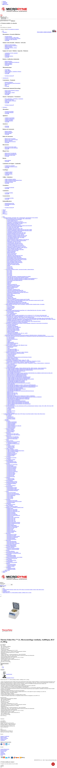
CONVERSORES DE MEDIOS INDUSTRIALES (16, 388)
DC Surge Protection (10, 338)
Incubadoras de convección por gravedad (14, 501)
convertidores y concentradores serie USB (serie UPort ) (17, 222)
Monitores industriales (11, 295)
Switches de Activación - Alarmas (11, 47)
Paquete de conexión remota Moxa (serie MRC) (15, 249)
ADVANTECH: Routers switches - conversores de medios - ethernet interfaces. (20, 269)
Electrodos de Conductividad (12, 464)
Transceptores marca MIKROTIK (13, 350)
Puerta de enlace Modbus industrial (13, 330)
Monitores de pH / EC (11, 530)
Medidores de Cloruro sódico (12, 509)
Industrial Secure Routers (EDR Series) (14, 256)
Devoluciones (2, 754)
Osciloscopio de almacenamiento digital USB (15, 290)
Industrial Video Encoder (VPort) (13, 263)
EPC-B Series (9, 273)
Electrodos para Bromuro (11, 468)
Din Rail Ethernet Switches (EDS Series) (14, 257)
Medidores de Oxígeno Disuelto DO (13, 515)
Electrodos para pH (10, 475)
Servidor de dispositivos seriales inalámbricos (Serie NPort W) (18, 239)
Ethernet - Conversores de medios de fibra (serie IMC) (16, 240)
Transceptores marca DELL (12, 349)
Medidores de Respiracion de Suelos (13, 523)
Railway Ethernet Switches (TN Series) (14, 260)
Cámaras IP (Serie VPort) (11, 254)
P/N (1, 644)
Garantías (2, 752)
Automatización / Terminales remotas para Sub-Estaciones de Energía (19, 357)
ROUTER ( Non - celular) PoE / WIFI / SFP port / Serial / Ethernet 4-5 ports (20, 317)
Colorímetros (8, 458)
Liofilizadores (8, 503)
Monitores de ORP (10, 532)
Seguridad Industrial (8, 36)
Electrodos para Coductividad (12, 471)
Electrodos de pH (10, 465)
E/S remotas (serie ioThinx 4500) (13, 227)
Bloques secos (8, 435)
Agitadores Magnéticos (9, 120)
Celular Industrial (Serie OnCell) (13, 238)
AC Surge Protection (10, 337)
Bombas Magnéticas (8, 61)
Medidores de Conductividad (12, 510)
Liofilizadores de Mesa (11, 504)
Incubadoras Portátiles (11, 502)
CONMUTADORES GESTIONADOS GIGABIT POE (17, 379)
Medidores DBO (10, 508)
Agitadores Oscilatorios (11, 426)
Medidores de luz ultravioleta (12, 514)
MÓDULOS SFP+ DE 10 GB (12, 393)
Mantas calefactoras (9, 505)
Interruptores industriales (11, 325)
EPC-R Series (9, 274)
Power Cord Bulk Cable (11, 344)
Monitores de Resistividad (11, 531)
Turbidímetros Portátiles (11, 569)
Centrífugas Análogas (8, 171)
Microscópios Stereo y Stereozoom (13, 543)
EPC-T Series (9, 272)
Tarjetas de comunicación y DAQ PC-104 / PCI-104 (16, 291)
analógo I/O (9, 282)
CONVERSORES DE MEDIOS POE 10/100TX (16, 380)
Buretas (7, 439)
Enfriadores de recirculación (12, 453)
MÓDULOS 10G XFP (11, 394)
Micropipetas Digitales (11, 538)
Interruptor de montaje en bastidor (13, 328)
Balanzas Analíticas (8, 131)
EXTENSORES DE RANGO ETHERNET (15, 387)
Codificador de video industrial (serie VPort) (15, 255)
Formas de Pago (3, 751)
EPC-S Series (9, 270)
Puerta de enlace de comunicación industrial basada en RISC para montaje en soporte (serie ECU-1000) (25, 300)
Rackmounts (9, 340)
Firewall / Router (10, 268)
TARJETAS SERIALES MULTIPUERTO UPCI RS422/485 (18, 402)
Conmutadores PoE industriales (12, 326)
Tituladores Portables (10, 566)
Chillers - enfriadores (9, 448)
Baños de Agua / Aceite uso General (11, 139)
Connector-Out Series (11, 407)
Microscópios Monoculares (12, 542)
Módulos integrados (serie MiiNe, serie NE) (14, 223)
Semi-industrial (9, 296)
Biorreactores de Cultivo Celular (10, 146)
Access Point (7, 69)
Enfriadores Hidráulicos (11, 454)
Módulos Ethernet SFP (11, 252)
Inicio (4, 216)
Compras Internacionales (4, 749)
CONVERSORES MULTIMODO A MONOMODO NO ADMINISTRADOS (21, 386)
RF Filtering (9, 408)
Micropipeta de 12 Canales (12, 534)
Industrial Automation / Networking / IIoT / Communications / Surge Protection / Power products (21, 217)
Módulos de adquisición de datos (13, 286)
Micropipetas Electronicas (11, 539)
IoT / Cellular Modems (11, 314)
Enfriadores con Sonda (9, 182)
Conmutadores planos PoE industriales (14, 327)
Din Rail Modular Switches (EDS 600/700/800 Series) (16, 258)
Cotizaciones (5, 2)
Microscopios (8, 540)
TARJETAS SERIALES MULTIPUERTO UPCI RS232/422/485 (19, 403)
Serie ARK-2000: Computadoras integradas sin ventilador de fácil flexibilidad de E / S (22, 278)
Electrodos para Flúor (11, 472)
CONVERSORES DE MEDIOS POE (14, 389)
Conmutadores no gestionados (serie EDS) (14, 231)
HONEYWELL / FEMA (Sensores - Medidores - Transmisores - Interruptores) (21, 362)
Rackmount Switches (11, 307)
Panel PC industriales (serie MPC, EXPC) (14, 248)
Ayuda (1, 755)
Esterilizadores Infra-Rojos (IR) (11, 482)
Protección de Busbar (11, 356)
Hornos (7, 491)
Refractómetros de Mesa (11, 555)
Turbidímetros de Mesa (11, 568)
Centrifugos (9, 415)
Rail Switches (9, 305)
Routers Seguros (8, 91)
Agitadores (8, 420)
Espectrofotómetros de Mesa (12, 481)
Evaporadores (8, 484)
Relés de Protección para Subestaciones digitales (15, 353)
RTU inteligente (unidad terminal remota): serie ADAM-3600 (18, 303)
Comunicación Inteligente (11, 354)
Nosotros (4, 1)
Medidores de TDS (10, 524)
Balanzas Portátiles (8, 133)
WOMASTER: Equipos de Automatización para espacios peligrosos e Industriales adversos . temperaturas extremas (25, 335)
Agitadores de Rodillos (9, 119)
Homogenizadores (10, 416)
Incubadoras (8, 499)
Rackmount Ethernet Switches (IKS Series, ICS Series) (16, 259)
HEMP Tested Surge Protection (12, 343)
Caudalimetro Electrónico (9, 99)
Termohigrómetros (9, 561)
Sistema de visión (10, 297)
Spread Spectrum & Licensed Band (13, 311)
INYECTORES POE (11, 383)
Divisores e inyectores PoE (12, 253)
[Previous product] (0, 594)
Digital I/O (9, 283)
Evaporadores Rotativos (11, 485)
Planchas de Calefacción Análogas (13, 548)
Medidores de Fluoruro (11, 512)
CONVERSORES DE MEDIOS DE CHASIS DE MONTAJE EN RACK (20, 390)
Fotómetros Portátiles (11, 479)
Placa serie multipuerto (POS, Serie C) (14, 224)
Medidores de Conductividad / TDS (13, 511)
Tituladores (8, 563)
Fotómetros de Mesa (10, 478)
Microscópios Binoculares (11, 541)
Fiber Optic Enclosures (11, 410)
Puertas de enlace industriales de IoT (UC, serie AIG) (16, 246)
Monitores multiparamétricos (11, 545)
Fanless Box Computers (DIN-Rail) (13, 264)
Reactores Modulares (11, 551)
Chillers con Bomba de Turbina (10, 181)
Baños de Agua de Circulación (10, 141)
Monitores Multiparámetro (11, 546)
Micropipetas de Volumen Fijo (12, 537)
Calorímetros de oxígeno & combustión (13, 441)
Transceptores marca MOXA (12, 346)
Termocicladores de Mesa (11, 560)
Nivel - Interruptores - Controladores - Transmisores (14, 98)
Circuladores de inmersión (9, 187)
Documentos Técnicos (10, 677)
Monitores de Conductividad (12, 527)
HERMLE (7, 419)
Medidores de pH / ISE (11, 519)
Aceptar (2, 765)
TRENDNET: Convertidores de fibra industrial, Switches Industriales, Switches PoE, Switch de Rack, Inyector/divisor (27, 323)
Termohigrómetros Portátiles (12, 562)
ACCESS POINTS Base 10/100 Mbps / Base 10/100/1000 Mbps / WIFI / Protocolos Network (23, 321)
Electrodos (8, 463)
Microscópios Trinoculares (11, 544)
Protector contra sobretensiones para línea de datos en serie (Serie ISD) (19, 225)
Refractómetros (8, 554)
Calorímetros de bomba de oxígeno (11, 166)
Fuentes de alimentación (11, 251)
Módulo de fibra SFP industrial (12, 332)
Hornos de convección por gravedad (13, 494)
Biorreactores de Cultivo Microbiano (11, 147)
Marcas (4, 572)
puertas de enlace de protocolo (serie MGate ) (15, 221)
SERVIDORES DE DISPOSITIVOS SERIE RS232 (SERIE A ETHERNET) (21, 395)
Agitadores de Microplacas (9, 118)
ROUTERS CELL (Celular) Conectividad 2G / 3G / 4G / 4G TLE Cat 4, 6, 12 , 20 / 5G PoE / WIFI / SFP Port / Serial (28, 316)
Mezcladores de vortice (11, 417)
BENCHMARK (9, 414)
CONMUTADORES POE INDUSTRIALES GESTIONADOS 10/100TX (20, 378)
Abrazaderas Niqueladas (9, 112)
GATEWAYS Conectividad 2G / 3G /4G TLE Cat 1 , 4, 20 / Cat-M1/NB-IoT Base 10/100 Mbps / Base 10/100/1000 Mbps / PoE (30, 318)
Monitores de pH (10, 529)
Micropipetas (8, 533)
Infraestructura (9, 281)
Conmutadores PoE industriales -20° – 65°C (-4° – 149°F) (17, 333)
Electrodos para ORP (11, 474)
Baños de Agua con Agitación (10, 138)
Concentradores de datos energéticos (13, 285)
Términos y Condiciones (4, 736)
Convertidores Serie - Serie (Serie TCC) (14, 242)
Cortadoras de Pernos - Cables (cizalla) (12, 37)
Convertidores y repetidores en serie (13, 289)
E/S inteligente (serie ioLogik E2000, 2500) (14, 228)
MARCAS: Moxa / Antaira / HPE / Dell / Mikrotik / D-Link (16, 345)
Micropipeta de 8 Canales (11, 535)
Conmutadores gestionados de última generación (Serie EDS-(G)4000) (19, 229)
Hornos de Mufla (10, 497)
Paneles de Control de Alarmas (10, 44)
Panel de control (10, 294)
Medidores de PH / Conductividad (13, 517)
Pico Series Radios (10, 312)
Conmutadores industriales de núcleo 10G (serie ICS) (16, 236)
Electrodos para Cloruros (11, 470)
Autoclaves (7, 126)
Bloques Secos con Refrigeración (11, 154)
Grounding (9, 409)
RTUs (6, 85)
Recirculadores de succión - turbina (12, 552)
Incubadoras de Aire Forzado (12, 500)
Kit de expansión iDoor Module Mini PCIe (14, 280)
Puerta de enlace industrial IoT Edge (13, 293)
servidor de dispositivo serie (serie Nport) (14, 219)
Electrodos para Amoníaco (11, 467)
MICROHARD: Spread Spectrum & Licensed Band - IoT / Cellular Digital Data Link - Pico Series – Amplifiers (25, 310)
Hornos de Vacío (10, 498)
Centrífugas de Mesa (8, 172)
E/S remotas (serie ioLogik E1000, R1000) (14, 226)
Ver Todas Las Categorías (9, 75)
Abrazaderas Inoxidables (9, 111)
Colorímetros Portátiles (9, 192)
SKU (1, 645)
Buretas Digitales (8, 160)
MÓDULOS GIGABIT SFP (12, 392)
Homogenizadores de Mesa (12, 488)
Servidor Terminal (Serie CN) (12, 220)
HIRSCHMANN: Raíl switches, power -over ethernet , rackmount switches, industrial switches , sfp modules (25, 304)
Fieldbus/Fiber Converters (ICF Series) (14, 241)
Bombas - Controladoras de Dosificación (12, 62)
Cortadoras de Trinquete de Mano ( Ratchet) (12, 38)
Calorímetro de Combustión (10, 165)
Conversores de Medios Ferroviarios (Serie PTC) (15, 245)
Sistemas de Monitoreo (9, 82)
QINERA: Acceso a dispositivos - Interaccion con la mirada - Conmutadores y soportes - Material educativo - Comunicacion (28, 363)
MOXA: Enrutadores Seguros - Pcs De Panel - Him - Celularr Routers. (18, 218)
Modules (8, 265)
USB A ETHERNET (11, 404)
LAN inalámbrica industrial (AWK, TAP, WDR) (15, 237)
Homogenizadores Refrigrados (12, 490)
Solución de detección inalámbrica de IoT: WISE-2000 (16, 302)
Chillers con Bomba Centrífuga (10, 179)
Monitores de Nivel (10, 528)
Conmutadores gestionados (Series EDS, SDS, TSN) (16, 232)
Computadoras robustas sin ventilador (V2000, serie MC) (17, 247)
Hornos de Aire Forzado (11, 492)
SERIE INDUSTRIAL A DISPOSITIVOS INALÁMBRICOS (18, 397)
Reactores (7, 550)
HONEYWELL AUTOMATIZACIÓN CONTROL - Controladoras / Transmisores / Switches (23, 361)
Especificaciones (9, 674)
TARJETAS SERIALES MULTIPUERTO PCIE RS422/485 (18, 401)
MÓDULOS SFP (10, 391)
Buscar (13, 20)
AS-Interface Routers (11, 355)
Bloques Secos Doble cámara (10, 155)
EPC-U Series (9, 275)
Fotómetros (8, 477)
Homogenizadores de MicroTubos (13, 489)
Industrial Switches (10, 308)
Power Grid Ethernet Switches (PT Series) (14, 261)
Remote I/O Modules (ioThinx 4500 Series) (14, 262)
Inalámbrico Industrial (11, 331)
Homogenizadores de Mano (12, 487)
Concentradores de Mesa (9, 198)
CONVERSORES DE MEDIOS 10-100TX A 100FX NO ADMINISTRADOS (21, 384)
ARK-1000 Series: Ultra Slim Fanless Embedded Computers (17, 277)
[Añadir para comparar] (1, 664)
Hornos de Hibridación (11, 495)
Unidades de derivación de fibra (12, 250)
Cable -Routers (7, 72)
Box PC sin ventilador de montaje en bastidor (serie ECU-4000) (18, 299)
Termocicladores (9, 559)
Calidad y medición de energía (12, 358)
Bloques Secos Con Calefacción (10, 153)
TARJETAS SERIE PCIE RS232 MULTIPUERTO (16, 400)
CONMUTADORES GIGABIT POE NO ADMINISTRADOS (18, 377)
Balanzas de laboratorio (10, 428)
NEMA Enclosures (10, 342)
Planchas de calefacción (10, 547)
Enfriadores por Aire (10, 455)
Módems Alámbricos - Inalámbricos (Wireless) (13, 71)
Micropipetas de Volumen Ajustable (13, 536)
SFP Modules (9, 309)
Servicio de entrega (3, 750)
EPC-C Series (9, 271)
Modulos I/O (7, 84)
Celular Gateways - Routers (10, 92)
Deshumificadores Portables (10, 204)
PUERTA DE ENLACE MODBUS (13, 399)
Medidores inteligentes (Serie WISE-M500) (14, 301)
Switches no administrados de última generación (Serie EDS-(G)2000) (19, 230)
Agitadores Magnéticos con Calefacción (14, 425)
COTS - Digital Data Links (12, 313)
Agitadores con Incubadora (9, 117)
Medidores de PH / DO (11, 518)
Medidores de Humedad (11, 513)
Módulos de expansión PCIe (12, 284)
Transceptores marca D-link (12, 351)
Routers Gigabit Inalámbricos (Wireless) (12, 90)
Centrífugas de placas (8, 173)
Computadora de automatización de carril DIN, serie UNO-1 (17, 292)
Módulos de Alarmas (8, 46)
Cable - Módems (8, 70)
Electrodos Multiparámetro (11, 466)
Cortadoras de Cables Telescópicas (11, 39)
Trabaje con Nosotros (4, 738)
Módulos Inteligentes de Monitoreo (11, 45)
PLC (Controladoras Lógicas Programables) (12, 83)
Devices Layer (9, 266)
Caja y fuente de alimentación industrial (14, 334)
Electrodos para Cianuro (11, 469)
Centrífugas (8, 444)
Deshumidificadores (9, 460)
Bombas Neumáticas (8, 64)
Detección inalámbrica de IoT (12, 287)
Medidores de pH (10, 516)
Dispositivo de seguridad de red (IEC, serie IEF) (15, 234)
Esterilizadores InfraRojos (11, 483)
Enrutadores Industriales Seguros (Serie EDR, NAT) (16, 233)
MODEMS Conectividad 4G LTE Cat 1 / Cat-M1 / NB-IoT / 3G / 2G (19, 320)
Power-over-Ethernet (10, 306)
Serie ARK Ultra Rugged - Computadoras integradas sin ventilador (19, 276)
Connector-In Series (10, 406)
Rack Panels (9, 411)
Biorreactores (8, 432)
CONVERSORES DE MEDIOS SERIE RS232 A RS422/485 (18, 398)
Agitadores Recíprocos (11, 427)
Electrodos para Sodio (11, 476)
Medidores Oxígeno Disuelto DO (13, 526)
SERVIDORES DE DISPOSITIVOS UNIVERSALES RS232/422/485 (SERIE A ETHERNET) (24, 396)
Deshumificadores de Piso (9, 203)
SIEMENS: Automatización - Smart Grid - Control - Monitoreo (17, 352)
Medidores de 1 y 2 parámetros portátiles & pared (14, 507)
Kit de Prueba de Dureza (11, 564)
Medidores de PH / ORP (11, 521)
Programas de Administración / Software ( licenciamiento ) (17, 322)
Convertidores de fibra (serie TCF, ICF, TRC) (15, 244)
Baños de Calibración (8, 140)
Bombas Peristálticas (8, 63)
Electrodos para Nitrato (11, 473)
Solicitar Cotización (5, 663)
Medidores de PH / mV (11, 520)
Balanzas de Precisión (9, 132)
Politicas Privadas (3, 737)
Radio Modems (7, 93)
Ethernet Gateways (10, 288)
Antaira (8, 348)
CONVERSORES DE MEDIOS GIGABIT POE (16, 381)
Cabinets (8, 341)
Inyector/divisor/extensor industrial (13, 329)
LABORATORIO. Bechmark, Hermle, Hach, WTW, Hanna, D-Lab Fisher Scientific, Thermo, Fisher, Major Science (24, 413)
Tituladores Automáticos (11, 565)
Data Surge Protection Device (12, 339)
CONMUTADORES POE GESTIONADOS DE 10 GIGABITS (18, 382)
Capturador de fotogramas (11, 298)
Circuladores (8, 456)
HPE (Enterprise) (10, 347)
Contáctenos (5, 3)
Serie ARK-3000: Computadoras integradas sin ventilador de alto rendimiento (20, 279)
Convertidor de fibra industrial (12, 324)
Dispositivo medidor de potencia (12, 359)
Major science (7, 570)
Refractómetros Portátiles (11, 556)
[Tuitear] (3, 667)
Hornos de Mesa (10, 496)
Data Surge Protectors (11, 412)
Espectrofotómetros (9, 480)
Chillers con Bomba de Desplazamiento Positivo (13, 180)
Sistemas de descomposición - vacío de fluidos (14, 557)
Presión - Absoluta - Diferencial (10, 100)
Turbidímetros (8, 567)
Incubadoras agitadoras (11, 418)
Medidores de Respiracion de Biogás (13, 522)
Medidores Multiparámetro (11, 525)
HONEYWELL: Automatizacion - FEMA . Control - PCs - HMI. (17, 360)
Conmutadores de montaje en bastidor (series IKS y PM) (17, 235)
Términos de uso (3, 739)
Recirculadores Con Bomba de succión (14, 553)
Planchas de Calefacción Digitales (13, 549)
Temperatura (7, 101)
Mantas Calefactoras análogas (12, 506)
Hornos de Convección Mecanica (13, 493)
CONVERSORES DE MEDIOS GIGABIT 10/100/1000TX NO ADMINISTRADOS (22, 385)
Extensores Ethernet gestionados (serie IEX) (15, 243)
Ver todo (6, 40)
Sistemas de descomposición (12, 558)
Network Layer (10, 267)
